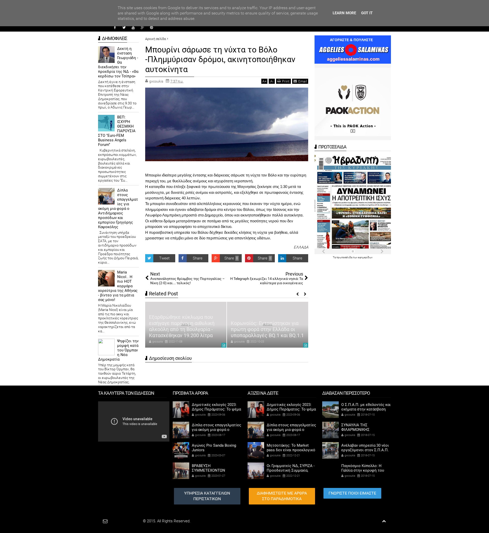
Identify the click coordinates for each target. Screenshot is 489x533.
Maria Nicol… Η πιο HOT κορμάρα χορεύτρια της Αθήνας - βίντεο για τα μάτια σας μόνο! (118, 286)
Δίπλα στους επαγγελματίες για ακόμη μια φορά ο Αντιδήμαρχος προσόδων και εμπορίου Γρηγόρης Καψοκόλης (118, 208)
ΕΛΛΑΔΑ (301, 247)
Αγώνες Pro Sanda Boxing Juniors (214, 447)
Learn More (344, 13)
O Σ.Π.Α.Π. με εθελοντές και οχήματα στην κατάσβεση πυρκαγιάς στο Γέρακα (366, 409)
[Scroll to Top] (384, 521)
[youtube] (133, 27)
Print (286, 81)
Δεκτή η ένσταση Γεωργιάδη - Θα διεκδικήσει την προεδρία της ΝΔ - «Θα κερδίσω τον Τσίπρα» (118, 62)
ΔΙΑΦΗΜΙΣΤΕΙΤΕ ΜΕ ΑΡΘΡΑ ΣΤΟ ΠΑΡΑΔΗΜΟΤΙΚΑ (282, 496)
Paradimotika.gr (129, 521)
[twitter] (124, 27)
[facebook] (115, 27)
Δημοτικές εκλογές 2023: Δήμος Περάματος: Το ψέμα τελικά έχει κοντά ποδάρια (216, 409)
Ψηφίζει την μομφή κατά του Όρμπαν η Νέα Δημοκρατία (118, 350)
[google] (142, 27)
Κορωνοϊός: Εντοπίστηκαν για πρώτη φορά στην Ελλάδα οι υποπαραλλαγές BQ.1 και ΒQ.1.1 (267, 329)
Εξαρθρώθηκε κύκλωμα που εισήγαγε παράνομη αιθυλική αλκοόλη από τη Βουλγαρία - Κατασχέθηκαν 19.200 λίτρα (181, 326)
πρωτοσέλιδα (344, 257)
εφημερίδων (365, 257)
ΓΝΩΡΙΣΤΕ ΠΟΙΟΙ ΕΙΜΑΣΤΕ (352, 493)
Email (302, 81)
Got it (367, 13)
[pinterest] (151, 27)
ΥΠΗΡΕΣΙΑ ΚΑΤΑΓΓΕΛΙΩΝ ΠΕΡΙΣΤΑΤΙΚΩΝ (207, 496)
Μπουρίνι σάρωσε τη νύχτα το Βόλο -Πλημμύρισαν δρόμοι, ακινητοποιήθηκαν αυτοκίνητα (220, 59)
